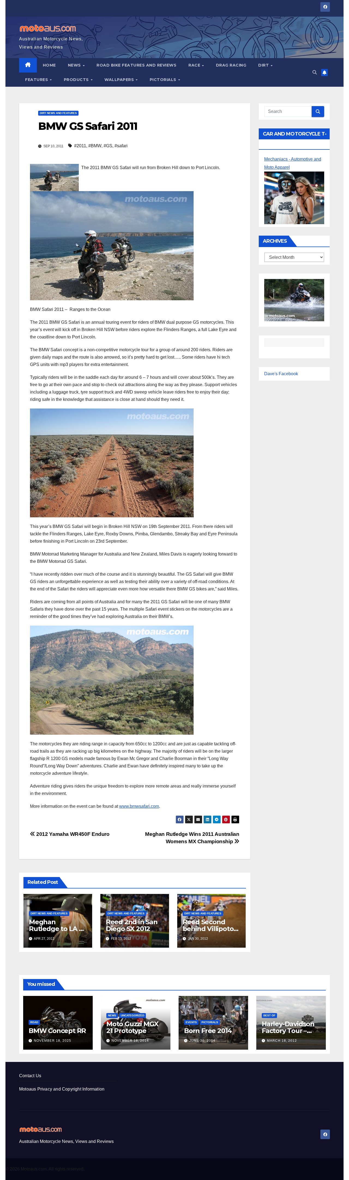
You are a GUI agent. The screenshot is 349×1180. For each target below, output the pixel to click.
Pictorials (164, 79)
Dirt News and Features (58, 113)
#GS (108, 145)
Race (194, 65)
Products (77, 79)
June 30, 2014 (202, 1041)
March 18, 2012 (282, 1041)
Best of (269, 1015)
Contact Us (30, 1075)
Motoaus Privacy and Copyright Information (61, 1089)
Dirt (264, 65)
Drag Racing (231, 65)
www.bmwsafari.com (139, 806)
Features (37, 79)
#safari (121, 145)
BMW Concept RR (57, 1031)
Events (191, 1022)
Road (34, 1022)
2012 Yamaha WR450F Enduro (72, 834)
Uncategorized (132, 1015)
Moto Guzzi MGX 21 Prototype (132, 1027)
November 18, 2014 (130, 1041)
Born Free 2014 (208, 1031)
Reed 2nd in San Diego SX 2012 (132, 925)
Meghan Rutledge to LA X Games (56, 928)
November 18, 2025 (52, 1041)
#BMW (94, 145)
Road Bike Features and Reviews (136, 65)
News (75, 65)
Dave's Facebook (281, 373)
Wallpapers (119, 79)
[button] (314, 72)
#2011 (80, 145)
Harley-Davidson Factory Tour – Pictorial (288, 1030)
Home (49, 65)
